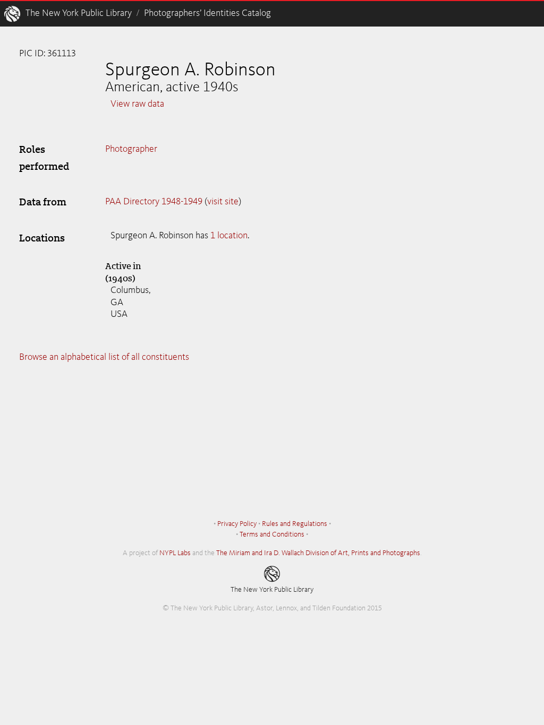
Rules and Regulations (294, 524)
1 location (229, 235)
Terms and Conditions (272, 534)
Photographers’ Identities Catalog (207, 13)
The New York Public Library (79, 13)
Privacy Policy (237, 524)
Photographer (131, 149)
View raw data (137, 104)
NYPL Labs (175, 553)
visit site (223, 201)
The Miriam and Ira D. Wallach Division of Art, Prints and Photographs (318, 553)
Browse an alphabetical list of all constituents (104, 357)
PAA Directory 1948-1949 (153, 201)
